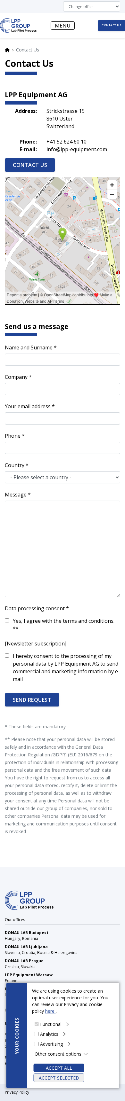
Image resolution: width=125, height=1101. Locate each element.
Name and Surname (29, 347)
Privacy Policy (17, 1092)
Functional (51, 1024)
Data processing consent (35, 608)
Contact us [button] (111, 25)
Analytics (49, 1034)
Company (16, 376)
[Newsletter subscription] (35, 643)
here (50, 1011)
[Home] (18, 25)
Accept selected (59, 1078)
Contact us (30, 164)
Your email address (28, 406)
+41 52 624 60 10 (66, 141)
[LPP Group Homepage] (29, 899)
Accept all (59, 1068)
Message (16, 494)
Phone (13, 435)
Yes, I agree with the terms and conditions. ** (63, 624)
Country (14, 465)
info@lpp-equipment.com (76, 149)
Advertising (51, 1044)
